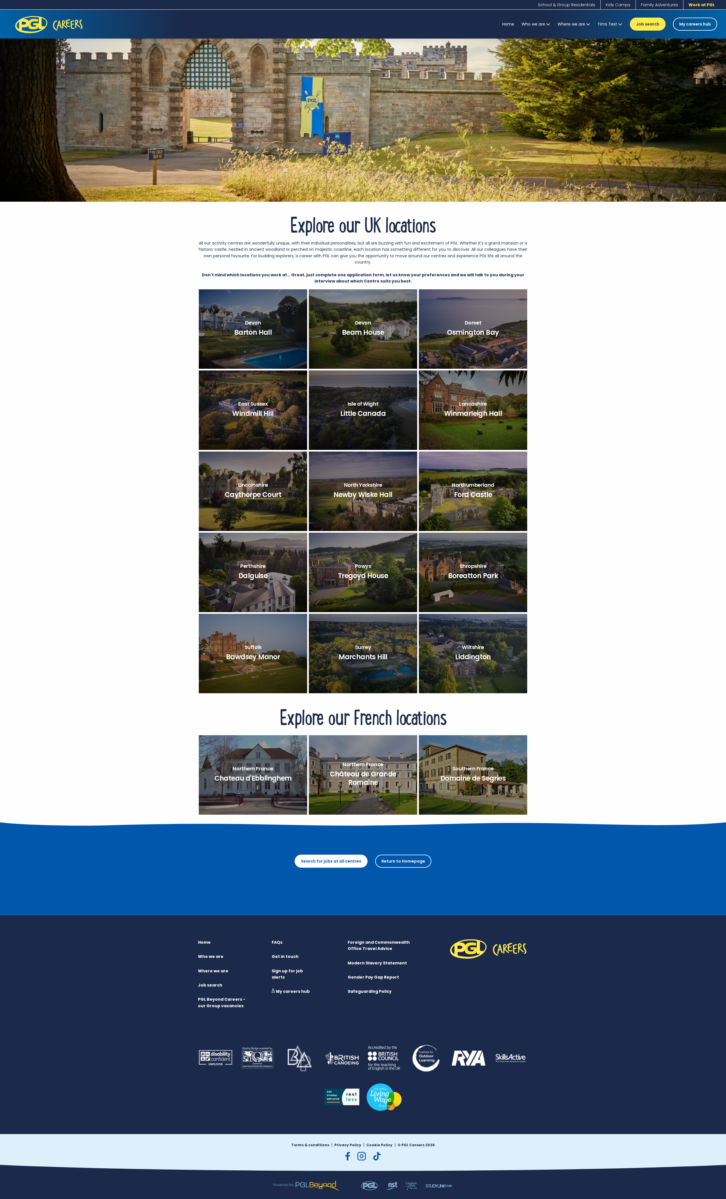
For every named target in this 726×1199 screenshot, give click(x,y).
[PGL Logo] (49, 34)
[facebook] (347, 1156)
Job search (647, 24)
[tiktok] (377, 1156)
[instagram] (361, 1156)
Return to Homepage (403, 861)
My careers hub (695, 24)
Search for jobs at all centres (331, 861)
